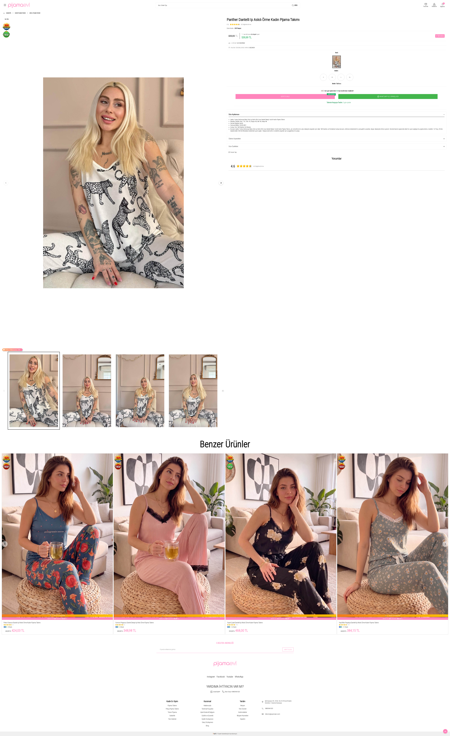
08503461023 (269, 708)
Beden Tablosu (336, 83)
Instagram (211, 676)
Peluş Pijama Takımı (172, 709)
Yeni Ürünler (242, 709)
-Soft (214, 734)
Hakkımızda (207, 705)
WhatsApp (239, 676)
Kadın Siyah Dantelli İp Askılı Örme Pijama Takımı (355, 623)
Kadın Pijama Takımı (20, 13)
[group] (113, 183)
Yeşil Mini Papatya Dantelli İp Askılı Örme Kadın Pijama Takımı (135, 623)
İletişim (242, 705)
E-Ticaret (218, 734)
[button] (6, 183)
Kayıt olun (288, 649)
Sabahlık (172, 716)
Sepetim (242, 719)
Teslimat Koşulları (207, 709)
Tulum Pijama (172, 712)
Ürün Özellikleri (233, 146)
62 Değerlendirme (246, 24)
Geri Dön (7, 19)
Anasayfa (8, 13)
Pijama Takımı (172, 705)
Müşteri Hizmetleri (242, 716)
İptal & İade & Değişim (207, 712)
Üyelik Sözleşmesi (207, 719)
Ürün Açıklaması (234, 114)
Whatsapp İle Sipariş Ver (389, 96)
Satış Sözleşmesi (207, 722)
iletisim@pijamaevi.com (272, 714)
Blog (207, 726)
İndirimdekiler (242, 712)
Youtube (230, 676)
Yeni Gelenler (172, 719)
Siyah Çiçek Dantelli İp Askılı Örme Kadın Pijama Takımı (21, 623)
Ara (295, 5)
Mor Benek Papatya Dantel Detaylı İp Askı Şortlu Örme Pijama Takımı (249, 623)
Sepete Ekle (308, 95)
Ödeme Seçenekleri (235, 139)
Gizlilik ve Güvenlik (207, 716)
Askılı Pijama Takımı (35, 13)
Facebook (221, 676)
